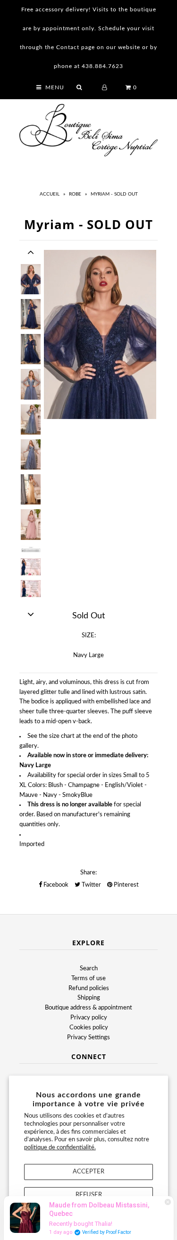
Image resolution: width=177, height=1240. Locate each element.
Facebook (55, 885)
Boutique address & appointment (88, 1008)
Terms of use (88, 978)
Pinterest (125, 885)
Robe (75, 194)
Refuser (89, 1195)
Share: (88, 873)
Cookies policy (88, 1028)
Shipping (88, 998)
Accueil (49, 194)
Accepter (88, 1172)
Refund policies (88, 988)
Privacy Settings (88, 1038)
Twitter (90, 885)
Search (89, 969)
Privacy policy (88, 1018)
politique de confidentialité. (60, 1148)
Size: (89, 636)
